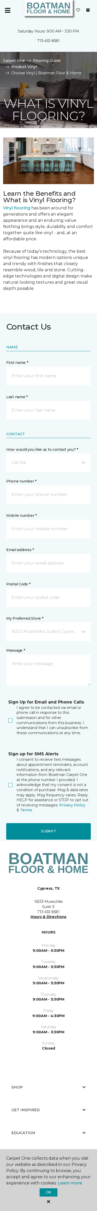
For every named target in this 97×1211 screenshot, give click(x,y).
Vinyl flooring (16, 208)
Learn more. (70, 1183)
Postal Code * (18, 584)
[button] (48, 462)
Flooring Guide (47, 60)
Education (23, 1133)
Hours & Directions (48, 916)
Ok (48, 1192)
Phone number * (21, 481)
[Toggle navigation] (7, 10)
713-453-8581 (48, 40)
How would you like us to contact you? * (42, 449)
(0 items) (88, 10)
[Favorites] (78, 10)
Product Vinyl (24, 66)
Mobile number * (21, 515)
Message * (15, 650)
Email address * (20, 550)
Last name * (17, 397)
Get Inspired (25, 1110)
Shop (17, 1087)
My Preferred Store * (24, 618)
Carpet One (14, 60)
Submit (48, 831)
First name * (17, 362)
